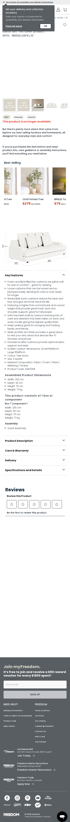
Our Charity (40, 721)
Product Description (19, 441)
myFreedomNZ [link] (25, 749)
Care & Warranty (17, 450)
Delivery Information (13, 710)
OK (45, 26)
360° (6, 117)
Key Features (14, 275)
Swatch (31, 117)
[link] (35, 482)
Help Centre (9, 726)
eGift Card (40, 736)
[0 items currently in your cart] (64, 10)
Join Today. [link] (24, 755)
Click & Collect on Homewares (18, 715)
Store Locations (42, 710)
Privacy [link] (47, 816)
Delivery (10, 460)
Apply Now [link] (23, 784)
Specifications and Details (23, 470)
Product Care (10, 721)
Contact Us (40, 731)
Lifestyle (18, 117)
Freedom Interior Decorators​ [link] (32, 763)
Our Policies (40, 741)
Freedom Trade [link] (25, 777)
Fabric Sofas (56, 17)
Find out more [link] (14, 26)
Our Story (39, 715)
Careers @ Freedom (44, 726)
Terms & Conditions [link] (34, 816)
